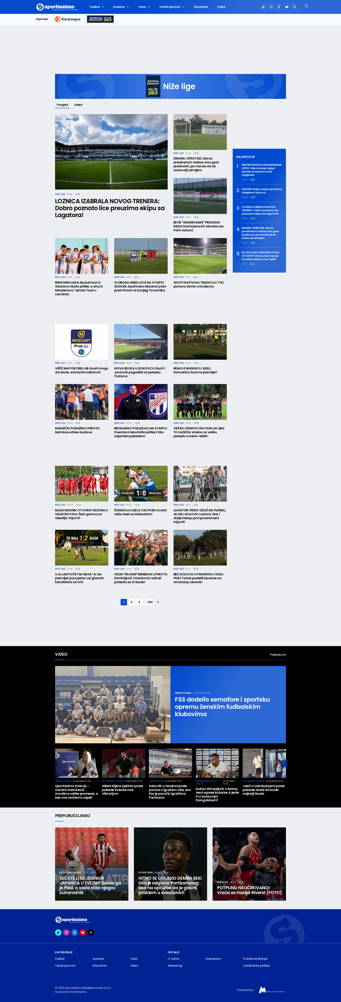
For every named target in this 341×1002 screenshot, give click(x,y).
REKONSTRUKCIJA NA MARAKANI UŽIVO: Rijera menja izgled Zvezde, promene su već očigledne (261, 170)
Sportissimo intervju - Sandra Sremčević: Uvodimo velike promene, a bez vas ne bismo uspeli (76, 791)
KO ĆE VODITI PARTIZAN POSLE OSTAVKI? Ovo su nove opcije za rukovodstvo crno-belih (260, 256)
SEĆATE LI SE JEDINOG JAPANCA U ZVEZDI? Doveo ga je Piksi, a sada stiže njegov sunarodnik (90, 885)
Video (221, 7)
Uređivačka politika (256, 965)
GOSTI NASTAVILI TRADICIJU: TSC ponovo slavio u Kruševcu (199, 284)
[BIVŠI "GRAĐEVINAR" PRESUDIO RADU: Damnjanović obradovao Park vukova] (200, 196)
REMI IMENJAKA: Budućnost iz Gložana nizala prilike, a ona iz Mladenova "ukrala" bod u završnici (79, 288)
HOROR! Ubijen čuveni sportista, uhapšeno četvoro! (262, 191)
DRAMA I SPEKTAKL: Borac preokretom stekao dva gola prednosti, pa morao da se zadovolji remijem (196, 164)
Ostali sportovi (169, 7)
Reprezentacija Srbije (205, 782)
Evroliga (222, 882)
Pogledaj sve (278, 654)
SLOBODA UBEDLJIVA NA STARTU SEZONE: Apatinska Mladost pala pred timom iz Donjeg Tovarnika (140, 286)
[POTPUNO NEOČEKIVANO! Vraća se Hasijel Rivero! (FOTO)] (249, 864)
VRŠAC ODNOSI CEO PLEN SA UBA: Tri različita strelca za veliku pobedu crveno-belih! (199, 432)
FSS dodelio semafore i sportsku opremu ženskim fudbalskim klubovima (222, 707)
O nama (173, 958)
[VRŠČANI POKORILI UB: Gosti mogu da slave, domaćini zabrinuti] (81, 342)
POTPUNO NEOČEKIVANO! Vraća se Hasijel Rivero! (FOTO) (249, 890)
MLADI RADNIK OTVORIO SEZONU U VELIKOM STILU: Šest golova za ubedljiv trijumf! (81, 514)
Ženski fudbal (183, 693)
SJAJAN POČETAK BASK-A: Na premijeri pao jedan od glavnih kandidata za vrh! (79, 578)
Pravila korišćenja (255, 958)
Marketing (175, 965)
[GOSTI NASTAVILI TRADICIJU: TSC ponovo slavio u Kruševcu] (200, 256)
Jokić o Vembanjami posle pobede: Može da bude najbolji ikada (264, 790)
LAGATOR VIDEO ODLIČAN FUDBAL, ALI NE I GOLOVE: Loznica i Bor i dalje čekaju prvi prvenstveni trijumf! (200, 516)
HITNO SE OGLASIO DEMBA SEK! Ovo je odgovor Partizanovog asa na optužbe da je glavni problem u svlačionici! (170, 885)
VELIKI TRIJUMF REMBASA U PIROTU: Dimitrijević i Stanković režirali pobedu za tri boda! (140, 578)
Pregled (62, 105)
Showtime (201, 7)
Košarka (119, 7)
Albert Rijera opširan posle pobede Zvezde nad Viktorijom (122, 790)
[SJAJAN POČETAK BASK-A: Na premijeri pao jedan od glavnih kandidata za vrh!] (81, 548)
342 (150, 602)
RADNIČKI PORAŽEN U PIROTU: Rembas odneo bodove (77, 430)
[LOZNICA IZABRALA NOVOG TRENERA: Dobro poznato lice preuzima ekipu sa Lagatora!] (111, 152)
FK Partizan (156, 781)
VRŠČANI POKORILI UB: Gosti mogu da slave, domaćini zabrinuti (81, 370)
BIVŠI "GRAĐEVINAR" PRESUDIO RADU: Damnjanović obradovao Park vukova (199, 226)
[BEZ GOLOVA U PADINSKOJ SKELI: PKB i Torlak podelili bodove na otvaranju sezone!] (200, 548)
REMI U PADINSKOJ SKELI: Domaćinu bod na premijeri (195, 370)
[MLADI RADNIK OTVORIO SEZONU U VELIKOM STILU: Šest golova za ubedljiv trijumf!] (81, 484)
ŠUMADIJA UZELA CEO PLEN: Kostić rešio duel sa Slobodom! (140, 512)
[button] (284, 763)
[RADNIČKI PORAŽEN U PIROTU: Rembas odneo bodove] (81, 402)
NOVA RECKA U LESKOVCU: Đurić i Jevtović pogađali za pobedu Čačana (139, 372)
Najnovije (42, 19)
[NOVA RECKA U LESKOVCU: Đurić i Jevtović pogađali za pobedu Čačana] (140, 342)
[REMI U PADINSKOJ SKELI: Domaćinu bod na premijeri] (200, 342)
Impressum (213, 958)
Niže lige (60, 194)
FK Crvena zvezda (113, 781)
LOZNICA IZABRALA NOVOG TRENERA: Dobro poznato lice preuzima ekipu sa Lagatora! (110, 208)
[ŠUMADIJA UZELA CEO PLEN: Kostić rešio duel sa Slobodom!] (140, 484)
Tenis (142, 7)
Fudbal (95, 7)
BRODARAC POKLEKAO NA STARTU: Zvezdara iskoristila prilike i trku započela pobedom (140, 432)
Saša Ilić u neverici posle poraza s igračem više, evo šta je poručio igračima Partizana (170, 791)
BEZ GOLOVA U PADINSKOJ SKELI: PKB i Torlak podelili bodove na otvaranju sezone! (199, 578)
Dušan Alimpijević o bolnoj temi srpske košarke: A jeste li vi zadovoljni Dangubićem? (217, 794)
